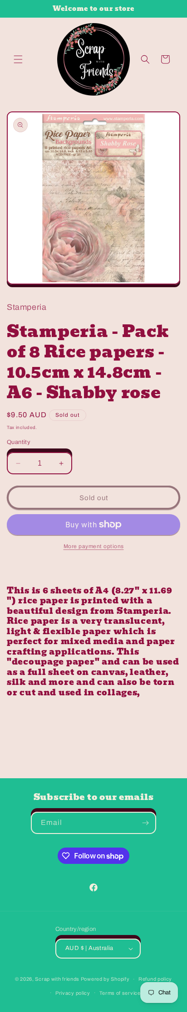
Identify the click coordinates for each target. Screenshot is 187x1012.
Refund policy (155, 979)
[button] (18, 59)
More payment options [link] (94, 546)
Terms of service (120, 993)
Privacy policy (72, 993)
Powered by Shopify (105, 979)
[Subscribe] (145, 823)
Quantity (18, 442)
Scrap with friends (57, 979)
